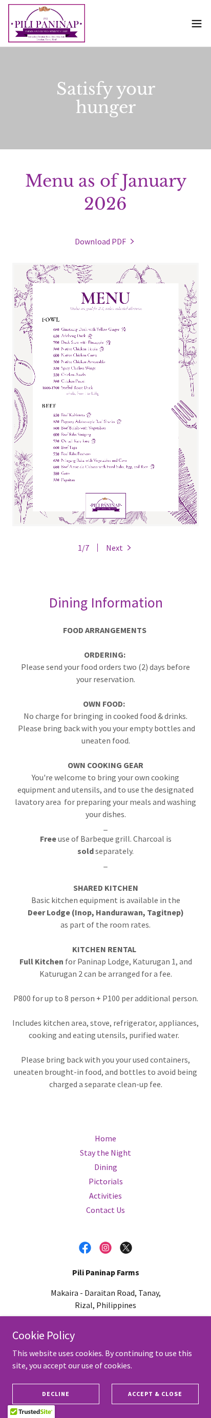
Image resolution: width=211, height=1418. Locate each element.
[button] (196, 23)
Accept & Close (155, 1394)
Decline (56, 1394)
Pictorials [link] (106, 1181)
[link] (46, 23)
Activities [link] (105, 1195)
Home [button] (105, 1138)
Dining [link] (105, 1167)
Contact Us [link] (105, 1210)
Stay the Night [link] (105, 1152)
